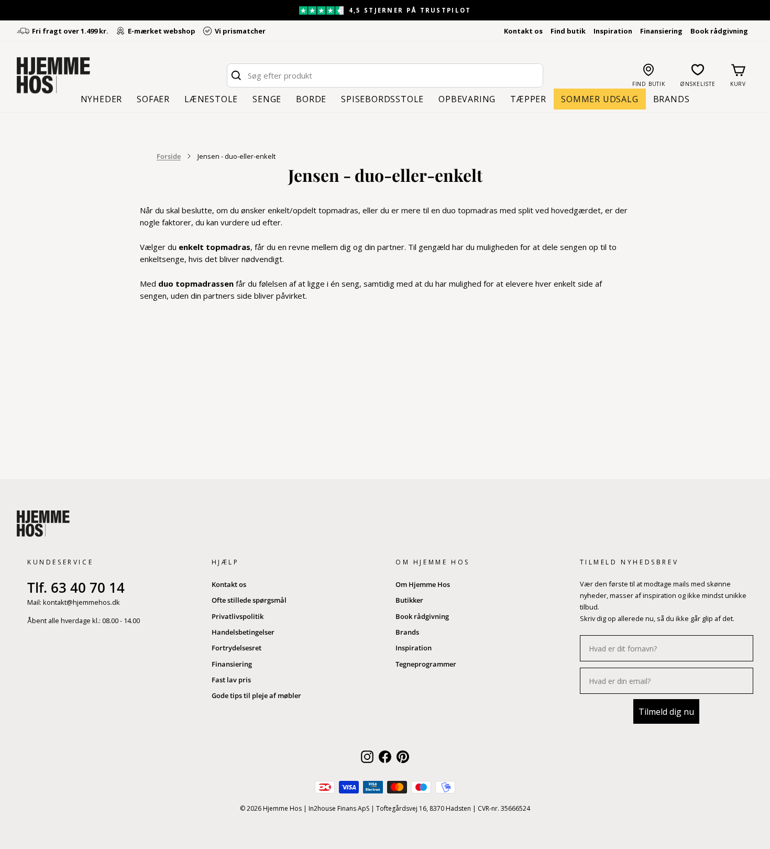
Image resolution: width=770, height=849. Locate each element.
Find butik (568, 31)
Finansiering (661, 31)
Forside (169, 156)
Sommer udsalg (599, 99)
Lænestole (211, 99)
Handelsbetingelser (243, 632)
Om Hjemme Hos (422, 584)
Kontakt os (523, 31)
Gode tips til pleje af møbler (256, 695)
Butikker (409, 600)
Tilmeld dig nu (666, 711)
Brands (671, 99)
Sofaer (153, 99)
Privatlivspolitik (237, 616)
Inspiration (612, 31)
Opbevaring (467, 99)
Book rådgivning (719, 31)
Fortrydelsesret (236, 647)
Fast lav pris (231, 679)
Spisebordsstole (382, 99)
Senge (266, 99)
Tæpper (528, 99)
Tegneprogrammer (425, 664)
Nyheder (102, 99)
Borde (311, 99)
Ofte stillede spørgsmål (249, 600)
